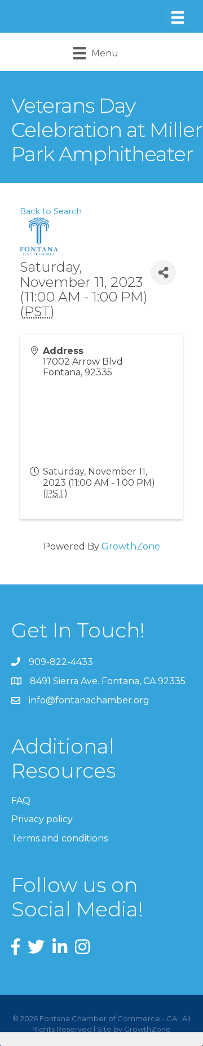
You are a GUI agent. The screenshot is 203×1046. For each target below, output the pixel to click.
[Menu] (178, 17)
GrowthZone (131, 546)
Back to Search (51, 211)
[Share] (163, 272)
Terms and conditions (59, 838)
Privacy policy (42, 819)
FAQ (20, 800)
